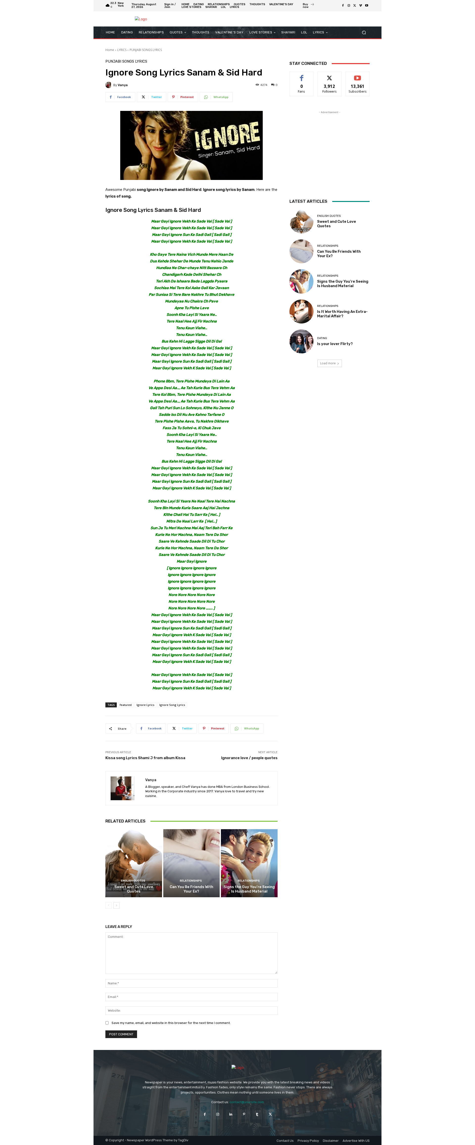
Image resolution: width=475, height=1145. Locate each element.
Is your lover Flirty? (335, 344)
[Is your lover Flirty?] (301, 341)
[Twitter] (355, 6)
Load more (328, 363)
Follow (329, 75)
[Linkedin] (231, 1114)
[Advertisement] (329, 146)
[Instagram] (349, 6)
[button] (364, 32)
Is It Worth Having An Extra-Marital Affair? (342, 313)
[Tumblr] (257, 1114)
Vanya (123, 85)
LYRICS (121, 50)
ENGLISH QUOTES (133, 880)
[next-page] (116, 905)
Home (109, 50)
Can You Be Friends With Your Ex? (191, 889)
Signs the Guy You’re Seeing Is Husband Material (249, 889)
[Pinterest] (244, 1114)
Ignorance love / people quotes (249, 758)
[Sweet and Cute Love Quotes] (133, 863)
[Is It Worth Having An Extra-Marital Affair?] (301, 311)
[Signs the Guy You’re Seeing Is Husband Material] (249, 863)
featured (126, 705)
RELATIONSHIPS (191, 880)
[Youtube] (367, 6)
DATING (322, 338)
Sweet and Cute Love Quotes (133, 889)
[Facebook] (343, 6)
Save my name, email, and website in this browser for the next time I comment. (171, 1023)
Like (302, 75)
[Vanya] (109, 85)
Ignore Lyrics (145, 705)
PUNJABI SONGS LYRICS (146, 50)
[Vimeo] (361, 6)
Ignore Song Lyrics (172, 705)
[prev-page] (108, 905)
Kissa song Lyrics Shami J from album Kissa (145, 758)
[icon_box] (308, 6)
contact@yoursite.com (247, 1102)
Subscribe (357, 75)
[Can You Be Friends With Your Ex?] (191, 863)
